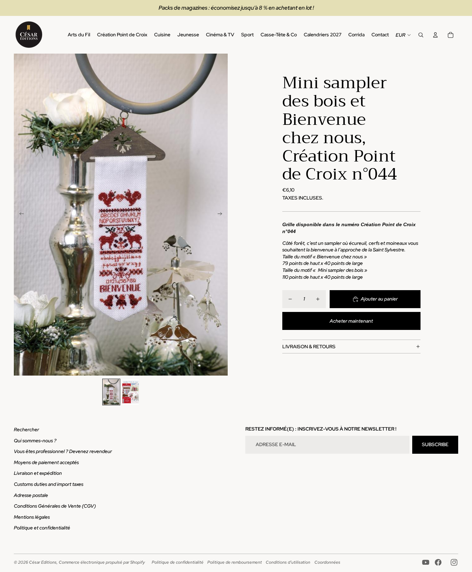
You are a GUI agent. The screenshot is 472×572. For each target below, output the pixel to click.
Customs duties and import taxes (48, 484)
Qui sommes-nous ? (35, 440)
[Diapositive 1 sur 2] (111, 391)
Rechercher (26, 429)
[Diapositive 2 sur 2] (130, 391)
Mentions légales (32, 517)
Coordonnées (327, 562)
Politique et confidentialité (42, 528)
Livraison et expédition (38, 473)
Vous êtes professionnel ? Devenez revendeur (63, 451)
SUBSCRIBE (435, 444)
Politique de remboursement (234, 562)
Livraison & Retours (309, 346)
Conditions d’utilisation (288, 562)
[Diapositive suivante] (222, 214)
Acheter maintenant (351, 321)
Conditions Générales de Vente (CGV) (55, 506)
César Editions (43, 562)
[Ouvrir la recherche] (420, 35)
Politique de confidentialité (178, 562)
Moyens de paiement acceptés (46, 462)
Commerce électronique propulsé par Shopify (102, 562)
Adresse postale (31, 495)
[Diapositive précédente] (19, 214)
